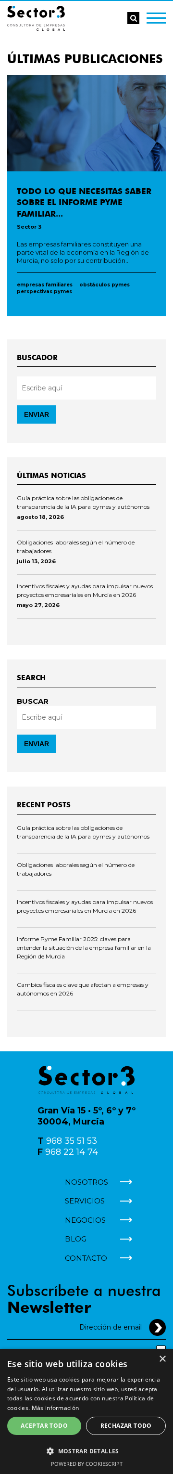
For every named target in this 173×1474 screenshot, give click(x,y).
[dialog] (86, 1411)
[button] (86, 1450)
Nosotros (86, 1182)
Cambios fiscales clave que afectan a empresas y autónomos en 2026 (82, 989)
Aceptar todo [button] (44, 1426)
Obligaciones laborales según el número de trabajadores (76, 547)
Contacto (86, 1258)
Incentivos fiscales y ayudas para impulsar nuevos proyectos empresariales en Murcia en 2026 (85, 590)
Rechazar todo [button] (126, 1426)
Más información (55, 1408)
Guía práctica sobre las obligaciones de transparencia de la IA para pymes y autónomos (83, 502)
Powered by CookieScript (87, 1463)
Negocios (85, 1220)
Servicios (85, 1200)
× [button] (162, 1359)
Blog (75, 1238)
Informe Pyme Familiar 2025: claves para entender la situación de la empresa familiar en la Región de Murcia (84, 947)
